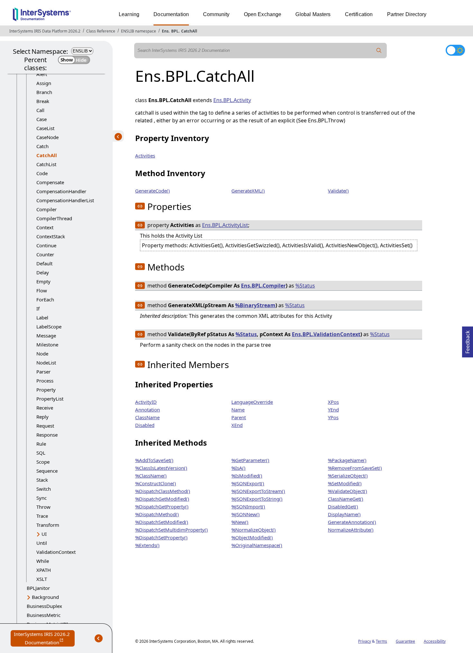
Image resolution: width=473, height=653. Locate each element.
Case (41, 119)
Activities (145, 155)
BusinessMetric (43, 615)
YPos (333, 417)
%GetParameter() (250, 460)
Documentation (171, 14)
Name (238, 409)
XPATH (43, 570)
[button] (140, 206)
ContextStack (50, 236)
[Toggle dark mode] (455, 50)
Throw (43, 507)
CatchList (46, 164)
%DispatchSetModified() (161, 522)
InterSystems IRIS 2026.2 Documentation (44, 639)
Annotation (147, 409)
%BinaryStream (255, 305)
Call (40, 110)
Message (46, 335)
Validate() (338, 190)
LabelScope (48, 326)
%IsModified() (246, 475)
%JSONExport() (247, 483)
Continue (46, 245)
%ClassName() (151, 475)
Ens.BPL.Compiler (263, 285)
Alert (41, 74)
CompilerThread (54, 218)
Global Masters (312, 14)
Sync (41, 498)
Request (45, 425)
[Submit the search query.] (379, 50)
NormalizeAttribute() (351, 529)
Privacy (364, 641)
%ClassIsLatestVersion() (161, 468)
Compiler (46, 209)
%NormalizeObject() (253, 529)
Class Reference (100, 31)
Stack (42, 480)
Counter (45, 254)
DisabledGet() (343, 506)
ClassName (147, 417)
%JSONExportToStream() (258, 491)
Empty (43, 281)
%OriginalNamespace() (256, 545)
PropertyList (49, 398)
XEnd (237, 425)
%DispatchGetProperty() (162, 506)
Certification (359, 14)
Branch (44, 92)
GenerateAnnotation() (352, 522)
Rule (41, 443)
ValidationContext (56, 552)
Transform (47, 525)
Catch (42, 146)
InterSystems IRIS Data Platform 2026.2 (44, 31)
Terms (381, 641)
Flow (41, 290)
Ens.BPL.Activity (232, 100)
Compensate (50, 182)
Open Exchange (263, 14)
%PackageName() (347, 460)
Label (42, 317)
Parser (43, 371)
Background (45, 597)
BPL (175, 31)
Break (42, 101)
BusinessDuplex (44, 606)
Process (44, 380)
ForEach (45, 299)
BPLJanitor (38, 588)
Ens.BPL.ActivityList (225, 225)
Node (42, 353)
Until (41, 543)
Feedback (467, 340)
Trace (42, 516)
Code (42, 173)
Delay (42, 272)
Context (44, 227)
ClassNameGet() (345, 499)
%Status (305, 285)
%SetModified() (345, 483)
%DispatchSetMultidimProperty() (171, 529)
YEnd (333, 409)
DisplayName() (344, 514)
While (42, 561)
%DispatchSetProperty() (161, 537)
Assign (43, 83)
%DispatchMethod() (157, 514)
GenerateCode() (152, 190)
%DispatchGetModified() (162, 499)
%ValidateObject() (347, 491)
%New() (239, 522)
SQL (40, 453)
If (38, 308)
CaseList (45, 128)
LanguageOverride (252, 402)
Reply (42, 416)
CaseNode (47, 137)
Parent (238, 417)
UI (44, 534)
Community (216, 14)
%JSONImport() (248, 506)
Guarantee (405, 641)
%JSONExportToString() (257, 499)
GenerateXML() (248, 190)
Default (44, 263)
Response (47, 434)
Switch (43, 489)
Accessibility (435, 641)
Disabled (144, 425)
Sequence (47, 471)
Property (46, 389)
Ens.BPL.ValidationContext (326, 334)
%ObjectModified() (252, 537)
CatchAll (189, 31)
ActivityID (146, 402)
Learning (129, 14)
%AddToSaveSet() (154, 460)
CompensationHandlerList (65, 200)
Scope (43, 462)
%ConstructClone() (155, 483)
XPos (333, 402)
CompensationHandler (61, 191)
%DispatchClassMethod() (162, 491)
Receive (44, 407)
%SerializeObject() (348, 475)
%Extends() (147, 545)
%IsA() (238, 468)
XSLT (41, 579)
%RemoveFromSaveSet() (355, 468)
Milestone (47, 344)
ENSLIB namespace (138, 31)
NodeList (46, 362)
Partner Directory (407, 14)
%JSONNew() (245, 514)
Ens (165, 31)
